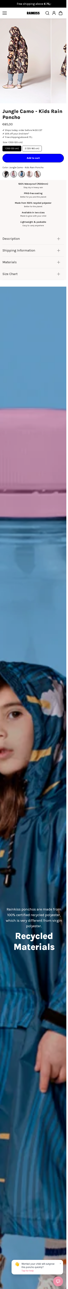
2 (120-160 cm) (32, 146)
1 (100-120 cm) (12, 146)
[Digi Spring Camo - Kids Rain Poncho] (13, 172)
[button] (60, 13)
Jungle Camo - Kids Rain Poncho (32, 112)
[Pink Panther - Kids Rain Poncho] (37, 172)
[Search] (47, 13)
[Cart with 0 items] (60, 13)
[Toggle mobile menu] (13, 13)
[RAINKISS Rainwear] (33, 13)
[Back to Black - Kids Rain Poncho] (5, 172)
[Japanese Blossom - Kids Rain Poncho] (21, 172)
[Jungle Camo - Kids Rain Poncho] (29, 172)
